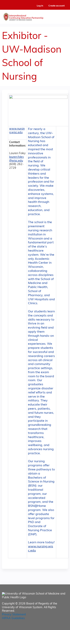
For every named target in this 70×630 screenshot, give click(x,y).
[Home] (35, 16)
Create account (56, 6)
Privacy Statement (14, 614)
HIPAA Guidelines (13, 618)
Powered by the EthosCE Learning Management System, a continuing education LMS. (54, 627)
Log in (40, 6)
